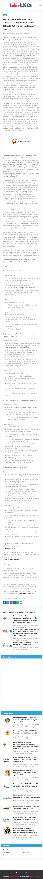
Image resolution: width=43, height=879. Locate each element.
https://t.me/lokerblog (11, 559)
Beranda (5, 850)
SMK (23, 598)
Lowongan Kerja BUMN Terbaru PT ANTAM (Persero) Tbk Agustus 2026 (26, 785)
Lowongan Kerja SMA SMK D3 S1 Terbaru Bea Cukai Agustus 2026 (25, 732)
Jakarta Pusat (11, 598)
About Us (25, 850)
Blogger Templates (34, 876)
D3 (5, 598)
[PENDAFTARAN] (9, 548)
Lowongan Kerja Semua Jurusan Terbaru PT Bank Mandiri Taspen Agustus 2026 (25, 759)
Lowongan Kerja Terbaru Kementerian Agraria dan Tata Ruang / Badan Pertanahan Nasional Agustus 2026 (26, 745)
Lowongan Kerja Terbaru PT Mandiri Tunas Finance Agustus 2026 (26, 807)
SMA (19, 598)
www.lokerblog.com (26, 593)
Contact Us (6, 855)
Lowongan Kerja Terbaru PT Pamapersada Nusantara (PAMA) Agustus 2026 (25, 773)
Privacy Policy (26, 852)
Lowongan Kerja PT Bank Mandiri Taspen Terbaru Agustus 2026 (25, 818)
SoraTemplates (14, 876)
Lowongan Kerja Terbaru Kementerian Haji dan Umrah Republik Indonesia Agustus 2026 (25, 830)
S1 (17, 598)
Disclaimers (6, 852)
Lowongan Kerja (12, 33)
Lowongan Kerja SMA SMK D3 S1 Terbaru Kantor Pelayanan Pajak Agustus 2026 (25, 720)
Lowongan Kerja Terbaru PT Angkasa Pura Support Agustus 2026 (26, 796)
